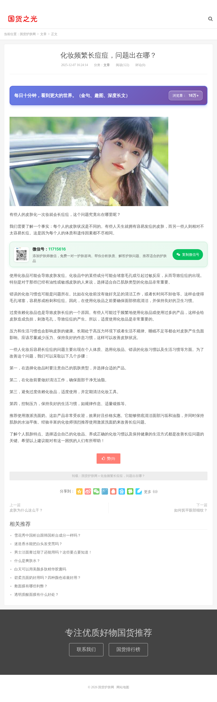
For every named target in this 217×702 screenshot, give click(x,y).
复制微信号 (190, 254)
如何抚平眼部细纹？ (190, 510)
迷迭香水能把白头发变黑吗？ (38, 544)
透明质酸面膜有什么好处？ (36, 595)
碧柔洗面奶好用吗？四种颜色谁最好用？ (47, 578)
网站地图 (122, 687)
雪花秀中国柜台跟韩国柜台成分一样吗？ (47, 535)
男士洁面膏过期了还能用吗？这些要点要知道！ (53, 552)
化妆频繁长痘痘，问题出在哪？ (108, 55)
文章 (106, 65)
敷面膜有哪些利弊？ (31, 586)
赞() (111, 459)
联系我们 (86, 649)
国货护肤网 (22, 19)
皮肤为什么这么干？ (26, 510)
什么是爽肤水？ (27, 561)
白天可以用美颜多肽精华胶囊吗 (40, 569)
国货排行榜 (128, 649)
